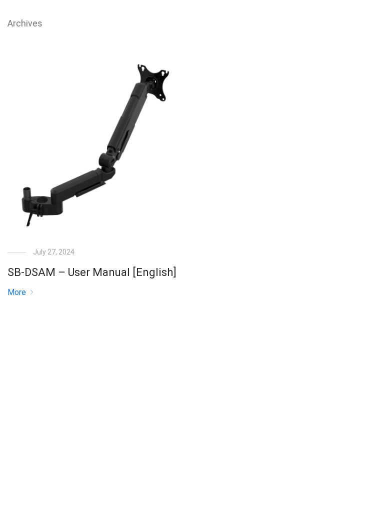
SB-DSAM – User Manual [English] (92, 272)
